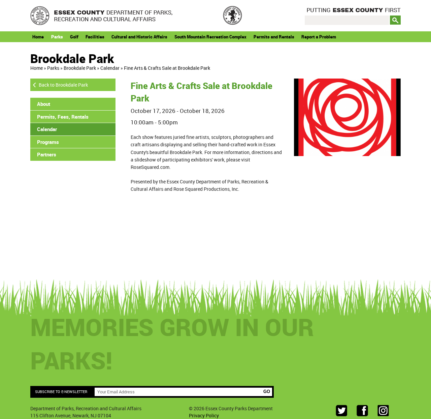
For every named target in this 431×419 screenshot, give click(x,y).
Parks (57, 37)
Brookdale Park (80, 68)
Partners (46, 154)
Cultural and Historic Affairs (139, 37)
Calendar (110, 68)
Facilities (95, 37)
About (43, 103)
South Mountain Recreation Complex (210, 37)
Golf (74, 37)
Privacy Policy (204, 415)
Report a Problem (318, 37)
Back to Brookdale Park (63, 85)
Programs (48, 142)
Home (38, 37)
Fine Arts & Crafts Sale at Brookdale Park (167, 68)
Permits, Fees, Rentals (63, 116)
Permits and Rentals (274, 37)
